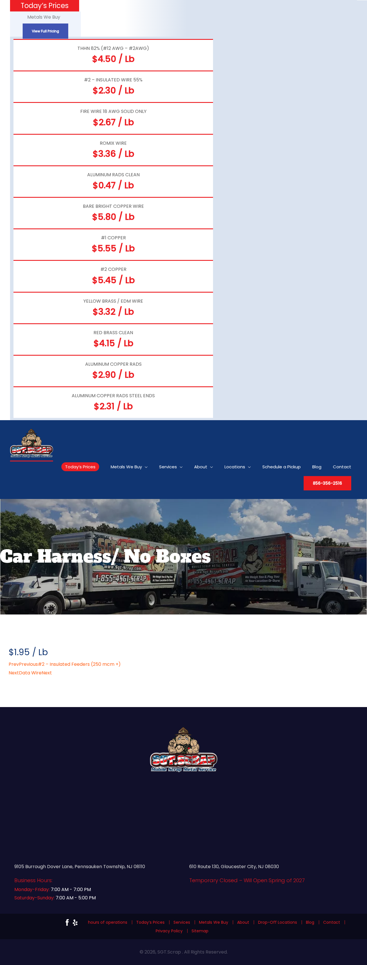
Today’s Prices (150, 922)
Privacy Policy (169, 931)
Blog (310, 922)
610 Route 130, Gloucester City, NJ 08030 (234, 866)
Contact (331, 922)
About (243, 922)
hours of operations (107, 922)
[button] (327, 483)
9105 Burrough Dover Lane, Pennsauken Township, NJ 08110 (79, 866)
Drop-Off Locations (277, 922)
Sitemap (200, 931)
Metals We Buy (213, 922)
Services (181, 922)
